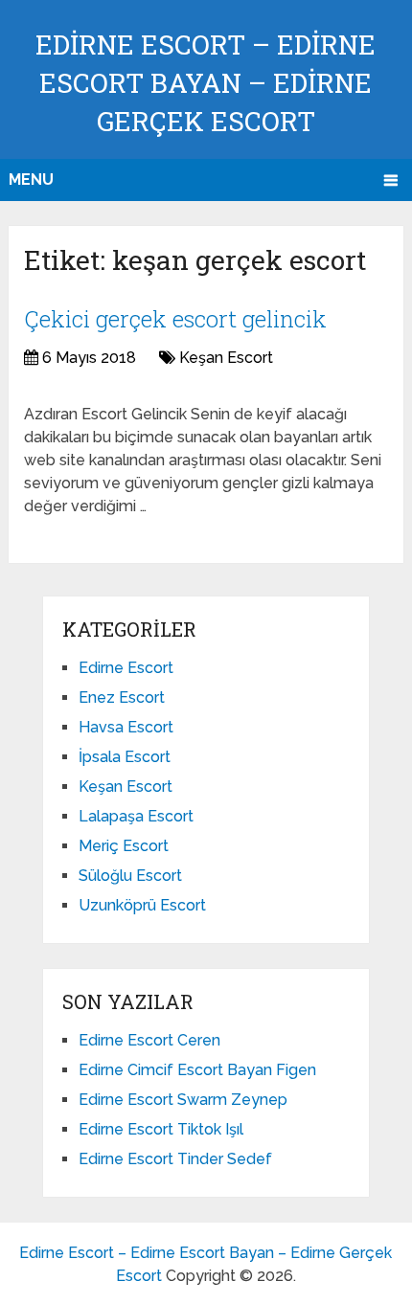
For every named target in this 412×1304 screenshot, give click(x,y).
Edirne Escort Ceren (149, 1040)
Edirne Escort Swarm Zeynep (183, 1099)
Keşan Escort (226, 357)
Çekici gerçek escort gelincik (175, 319)
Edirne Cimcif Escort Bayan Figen (197, 1070)
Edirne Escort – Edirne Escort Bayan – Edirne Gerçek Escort (205, 83)
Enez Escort (122, 697)
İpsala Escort (125, 757)
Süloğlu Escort (130, 875)
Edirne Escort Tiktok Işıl (161, 1129)
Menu (31, 179)
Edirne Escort (126, 668)
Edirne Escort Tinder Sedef (175, 1159)
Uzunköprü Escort (142, 905)
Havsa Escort (126, 727)
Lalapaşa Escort (136, 816)
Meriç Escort (124, 846)
